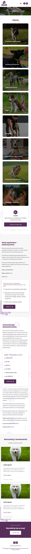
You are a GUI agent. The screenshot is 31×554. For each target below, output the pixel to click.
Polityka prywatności (15, 545)
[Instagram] (27, 3)
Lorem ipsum (7, 465)
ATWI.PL (18, 549)
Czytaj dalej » (7, 475)
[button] (20, 3)
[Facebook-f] (24, 3)
